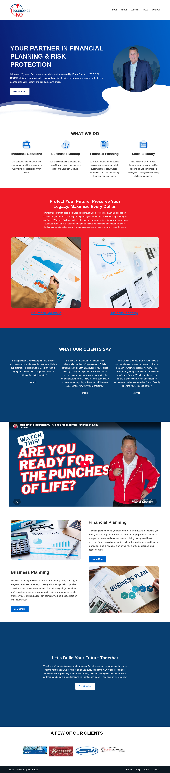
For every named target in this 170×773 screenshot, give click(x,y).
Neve (11, 769)
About (124, 10)
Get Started (19, 91)
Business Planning (124, 313)
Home (114, 10)
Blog (145, 10)
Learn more (97, 559)
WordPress (33, 769)
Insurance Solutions (46, 313)
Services (135, 10)
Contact (156, 10)
